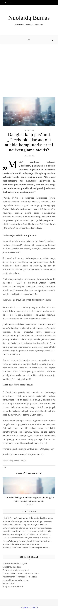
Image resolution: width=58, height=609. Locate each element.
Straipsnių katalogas (12, 566)
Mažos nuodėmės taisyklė (15, 563)
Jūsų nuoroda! (12, 586)
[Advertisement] (29, 67)
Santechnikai (8, 583)
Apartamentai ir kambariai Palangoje (20, 576)
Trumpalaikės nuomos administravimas (21, 573)
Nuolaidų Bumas (29, 18)
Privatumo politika (29, 607)
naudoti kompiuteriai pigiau (15, 580)
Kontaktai (7, 3)
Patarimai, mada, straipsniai (16, 570)
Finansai (29, 130)
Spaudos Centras (19, 460)
